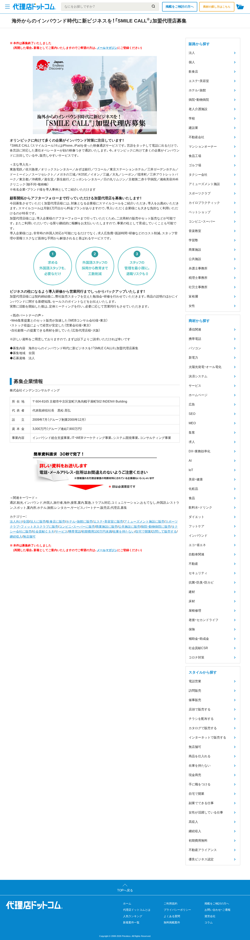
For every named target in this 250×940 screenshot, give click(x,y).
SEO (192, 413)
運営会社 (209, 916)
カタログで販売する (203, 728)
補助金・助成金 (199, 638)
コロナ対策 (196, 657)
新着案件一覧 (131, 922)
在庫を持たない (124, 531)
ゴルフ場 (195, 165)
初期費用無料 (198, 840)
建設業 (193, 127)
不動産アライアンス (203, 850)
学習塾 (193, 240)
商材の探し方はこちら (216, 6)
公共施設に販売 (129, 526)
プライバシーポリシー (177, 909)
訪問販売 (195, 690)
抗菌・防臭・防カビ (201, 582)
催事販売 (195, 700)
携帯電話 (74, 531)
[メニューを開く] (7, 7)
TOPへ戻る (125, 890)
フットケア (196, 526)
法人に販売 (38, 521)
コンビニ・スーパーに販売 (77, 526)
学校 (192, 118)
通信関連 (195, 329)
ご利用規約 (170, 903)
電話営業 (195, 681)
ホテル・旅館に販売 (79, 521)
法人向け (16, 521)
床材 (192, 601)
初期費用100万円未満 (97, 531)
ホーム (127, 903)
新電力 (193, 357)
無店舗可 (29, 536)
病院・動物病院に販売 (156, 526)
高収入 (193, 821)
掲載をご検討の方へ (180, 6)
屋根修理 (195, 610)
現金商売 (195, 775)
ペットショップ (200, 212)
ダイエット (196, 517)
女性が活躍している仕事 (206, 812)
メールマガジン (107, 47)
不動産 (193, 563)
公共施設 (195, 259)
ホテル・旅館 (197, 90)
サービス (61, 531)
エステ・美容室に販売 (108, 521)
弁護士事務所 (198, 268)
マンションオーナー (203, 146)
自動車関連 (196, 554)
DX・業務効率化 (199, 451)
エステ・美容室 (199, 81)
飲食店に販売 (55, 521)
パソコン (195, 348)
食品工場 (195, 156)
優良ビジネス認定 (201, 859)
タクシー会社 (198, 174)
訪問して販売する (164, 531)
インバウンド (198, 535)
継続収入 (16, 536)
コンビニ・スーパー (202, 221)
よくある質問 (172, 916)
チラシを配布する (201, 718)
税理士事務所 (198, 277)
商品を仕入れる (200, 756)
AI (190, 460)
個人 (192, 62)
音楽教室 (195, 231)
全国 (26, 521)
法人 (192, 52)
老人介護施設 (198, 109)
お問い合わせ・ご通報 (217, 909)
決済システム (198, 376)
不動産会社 (196, 137)
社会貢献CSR (198, 648)
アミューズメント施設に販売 (144, 521)
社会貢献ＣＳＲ (43, 531)
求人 (192, 442)
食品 (192, 498)
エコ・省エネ (197, 545)
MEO (192, 423)
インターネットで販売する (207, 737)
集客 (192, 432)
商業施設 (195, 249)
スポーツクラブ (200, 193)
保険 (192, 629)
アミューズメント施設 (204, 184)
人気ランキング (132, 916)
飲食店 (193, 71)
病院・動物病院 (199, 99)
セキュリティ (198, 573)
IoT (191, 470)
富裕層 (193, 296)
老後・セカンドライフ (203, 620)
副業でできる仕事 (201, 803)
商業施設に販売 (107, 526)
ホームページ (198, 395)
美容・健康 (196, 479)
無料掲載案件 (172, 922)
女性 (192, 305)
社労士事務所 (198, 287)
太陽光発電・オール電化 (205, 367)
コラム (208, 922)
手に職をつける (200, 784)
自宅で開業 (143, 531)
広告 (192, 404)
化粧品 (193, 488)
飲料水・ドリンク (200, 507)
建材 (192, 591)
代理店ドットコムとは (136, 909)
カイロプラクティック (204, 202)
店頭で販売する (200, 709)
